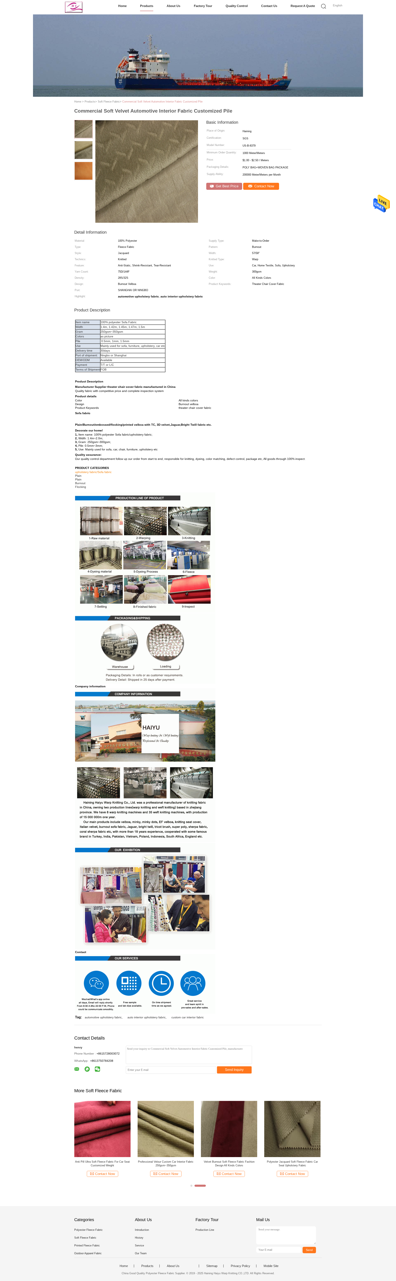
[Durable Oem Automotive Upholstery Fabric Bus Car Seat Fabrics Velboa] (229, 1129)
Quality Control (237, 6)
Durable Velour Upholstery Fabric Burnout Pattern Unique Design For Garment (102, 1163)
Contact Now (263, 186)
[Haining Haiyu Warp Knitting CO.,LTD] (74, 7)
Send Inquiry (234, 1069)
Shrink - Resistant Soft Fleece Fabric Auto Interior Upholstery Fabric (292, 1163)
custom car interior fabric (187, 1017)
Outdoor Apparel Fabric (88, 1253)
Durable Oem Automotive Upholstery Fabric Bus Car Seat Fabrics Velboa (229, 1163)
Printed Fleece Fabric (87, 1245)
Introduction (142, 1229)
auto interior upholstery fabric (146, 1017)
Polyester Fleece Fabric (88, 1229)
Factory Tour (203, 6)
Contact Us (269, 6)
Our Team (141, 1253)
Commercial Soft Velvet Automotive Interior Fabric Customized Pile (162, 101)
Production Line (205, 1229)
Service (139, 1245)
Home (122, 6)
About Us (173, 6)
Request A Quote (303, 6)
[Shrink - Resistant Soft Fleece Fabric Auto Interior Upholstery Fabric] (292, 1129)
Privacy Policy (240, 1266)
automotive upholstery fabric (103, 1017)
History (139, 1237)
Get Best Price (226, 186)
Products (146, 6)
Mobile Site (271, 1266)
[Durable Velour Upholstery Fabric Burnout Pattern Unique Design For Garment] (102, 1129)
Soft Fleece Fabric (85, 1237)
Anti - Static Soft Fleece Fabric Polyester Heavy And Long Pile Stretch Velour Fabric (165, 1163)
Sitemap (211, 1266)
